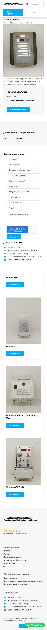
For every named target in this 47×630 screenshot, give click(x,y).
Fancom (19, 138)
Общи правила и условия (19, 259)
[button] (34, 625)
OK (23, 626)
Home (6, 23)
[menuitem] (23, 566)
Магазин (13, 23)
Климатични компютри (25, 100)
